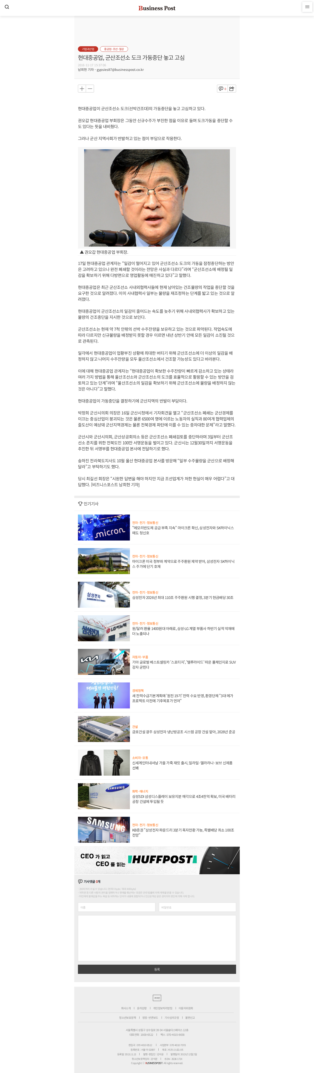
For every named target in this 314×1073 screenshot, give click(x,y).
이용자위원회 (186, 1008)
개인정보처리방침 (162, 1008)
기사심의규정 (172, 1017)
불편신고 (190, 1017)
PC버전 (157, 998)
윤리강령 (142, 1008)
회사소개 (126, 1008)
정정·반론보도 (150, 1017)
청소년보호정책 (127, 1017)
